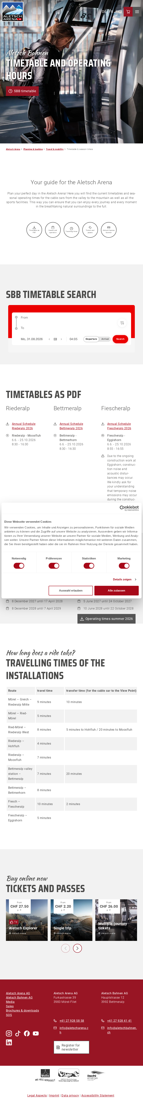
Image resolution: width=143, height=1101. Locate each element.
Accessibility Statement (97, 1095)
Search (120, 339)
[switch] (54, 566)
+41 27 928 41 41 (119, 1021)
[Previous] (65, 948)
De (104, 12)
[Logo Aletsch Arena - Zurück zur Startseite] (12, 11)
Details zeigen (122, 579)
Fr (111, 12)
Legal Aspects (37, 1095)
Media (10, 1002)
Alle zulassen (116, 590)
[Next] (77, 948)
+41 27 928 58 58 (72, 1021)
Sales (10, 1006)
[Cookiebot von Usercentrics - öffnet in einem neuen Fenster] (122, 508)
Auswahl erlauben (70, 590)
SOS (9, 1015)
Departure (91, 339)
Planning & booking (33, 149)
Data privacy (70, 1095)
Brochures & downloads (22, 1010)
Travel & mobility (54, 149)
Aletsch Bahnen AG (19, 997)
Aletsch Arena (13, 149)
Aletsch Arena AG (18, 993)
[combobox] (75, 319)
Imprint (54, 1095)
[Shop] (128, 12)
